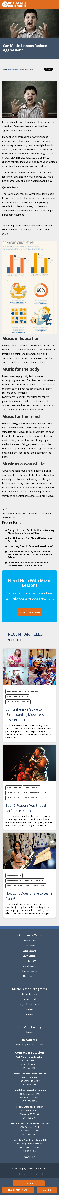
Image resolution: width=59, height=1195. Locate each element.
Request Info (30, 1156)
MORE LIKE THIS (20, 640)
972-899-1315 (29, 1151)
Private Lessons (29, 994)
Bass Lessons (29, 960)
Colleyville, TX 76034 (29, 1130)
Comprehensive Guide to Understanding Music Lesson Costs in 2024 (31, 532)
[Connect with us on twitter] (37, 1173)
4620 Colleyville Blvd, (29, 1127)
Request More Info (18, 1190)
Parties (29, 1009)
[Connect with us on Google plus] (25, 1173)
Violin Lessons (29, 966)
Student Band (29, 999)
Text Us (29, 1183)
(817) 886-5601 (29, 1134)
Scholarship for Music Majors (29, 1044)
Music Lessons (14, 787)
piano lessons (31, 787)
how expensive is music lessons (22, 691)
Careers (29, 1032)
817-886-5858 (29, 1084)
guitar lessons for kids (36, 792)
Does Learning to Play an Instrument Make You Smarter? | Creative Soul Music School (32, 554)
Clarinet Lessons (29, 971)
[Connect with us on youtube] (42, 1173)
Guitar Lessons (30, 945)
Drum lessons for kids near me (22, 797)
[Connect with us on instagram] (31, 1173)
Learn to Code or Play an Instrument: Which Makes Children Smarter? (29, 564)
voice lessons (14, 792)
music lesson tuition (17, 696)
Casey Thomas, (12, 69)
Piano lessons (29, 940)
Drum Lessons (29, 955)
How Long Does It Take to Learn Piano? (30, 546)
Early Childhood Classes (30, 1004)
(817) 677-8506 (29, 1068)
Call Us (47, 1190)
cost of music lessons (18, 701)
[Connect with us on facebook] (19, 1173)
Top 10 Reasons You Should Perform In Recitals (30, 540)
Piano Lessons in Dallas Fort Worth (25, 880)
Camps (29, 1014)
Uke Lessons (29, 976)
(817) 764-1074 (29, 1101)
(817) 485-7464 (29, 1117)
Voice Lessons (29, 950)
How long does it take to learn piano (26, 885)
